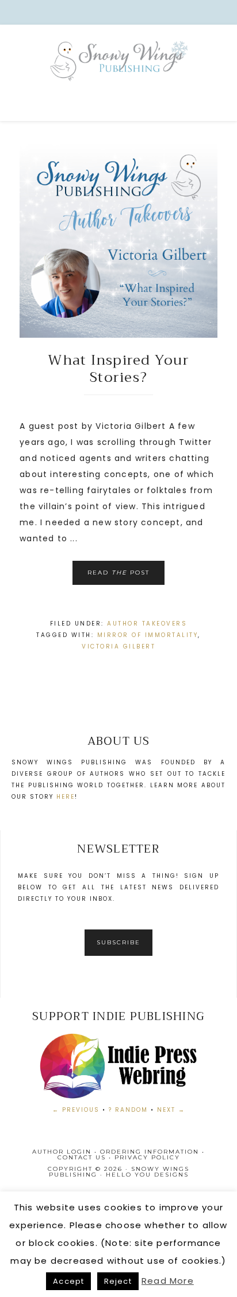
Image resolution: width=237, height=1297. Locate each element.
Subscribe (118, 942)
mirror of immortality (147, 635)
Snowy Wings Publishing (118, 75)
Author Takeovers (147, 623)
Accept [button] (68, 1281)
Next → (171, 1109)
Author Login (61, 1151)
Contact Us (82, 1157)
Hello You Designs (147, 1174)
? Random (128, 1109)
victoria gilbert (118, 646)
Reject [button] (118, 1281)
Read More (168, 1281)
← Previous (76, 1109)
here (65, 796)
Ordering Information (149, 1151)
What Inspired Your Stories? (118, 368)
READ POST (118, 572)
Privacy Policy (147, 1157)
